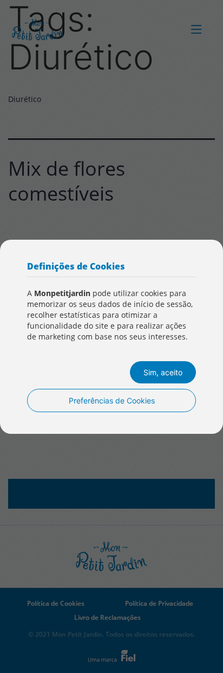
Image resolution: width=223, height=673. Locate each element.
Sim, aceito (162, 372)
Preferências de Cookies (112, 400)
